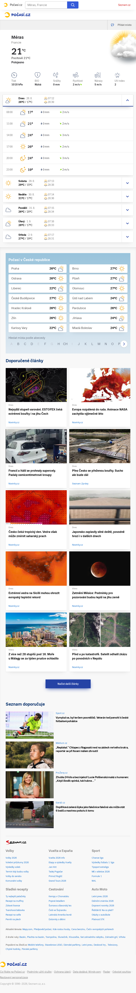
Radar (106, 971)
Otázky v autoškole (101, 915)
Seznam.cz (124, 5)
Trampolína (51, 937)
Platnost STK (98, 919)
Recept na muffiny (15, 901)
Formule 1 (97, 876)
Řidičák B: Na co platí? (103, 910)
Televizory (112, 945)
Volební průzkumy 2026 (17, 862)
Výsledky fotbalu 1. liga (103, 862)
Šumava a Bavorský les (60, 905)
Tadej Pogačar (56, 871)
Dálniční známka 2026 (103, 901)
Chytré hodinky (13, 949)
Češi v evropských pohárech (100, 929)
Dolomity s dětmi (57, 919)
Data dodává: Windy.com (87, 971)
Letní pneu (87, 945)
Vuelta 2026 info (57, 858)
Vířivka (122, 937)
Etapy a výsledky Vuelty (60, 862)
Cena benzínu (78, 929)
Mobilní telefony (36, 945)
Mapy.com (27, 929)
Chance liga (97, 858)
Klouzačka (74, 937)
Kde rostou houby (61, 929)
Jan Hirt (52, 867)
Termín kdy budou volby (17, 871)
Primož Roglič (55, 876)
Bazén (22, 937)
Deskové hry (100, 945)
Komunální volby (14, 881)
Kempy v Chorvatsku (59, 896)
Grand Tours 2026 (57, 881)
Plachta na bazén (35, 937)
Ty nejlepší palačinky (16, 896)
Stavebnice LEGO (53, 945)
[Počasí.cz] (17, 15)
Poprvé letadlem (57, 901)
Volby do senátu (13, 876)
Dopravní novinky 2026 (103, 905)
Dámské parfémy (72, 945)
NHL (94, 881)
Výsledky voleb (13, 867)
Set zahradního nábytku (92, 937)
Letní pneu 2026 (100, 896)
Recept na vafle (13, 915)
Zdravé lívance (13, 905)
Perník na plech (13, 919)
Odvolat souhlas (121, 971)
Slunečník (62, 937)
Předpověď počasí (42, 929)
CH (65, 344)
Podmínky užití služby (39, 971)
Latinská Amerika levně (60, 915)
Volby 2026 (11, 858)
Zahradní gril (111, 937)
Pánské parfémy (30, 949)
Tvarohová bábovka (15, 910)
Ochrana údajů (62, 971)
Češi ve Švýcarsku (57, 910)
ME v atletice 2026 (101, 871)
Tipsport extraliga (100, 867)
